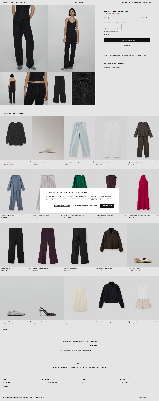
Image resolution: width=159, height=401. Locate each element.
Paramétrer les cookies (62, 206)
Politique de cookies (96, 200)
